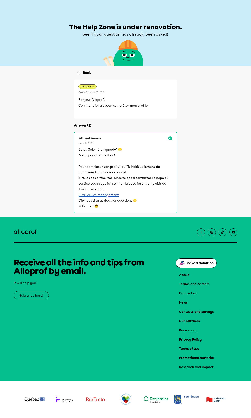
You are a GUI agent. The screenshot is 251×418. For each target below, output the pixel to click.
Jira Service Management (99, 195)
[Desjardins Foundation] (156, 399)
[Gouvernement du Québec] (34, 399)
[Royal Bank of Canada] (186, 399)
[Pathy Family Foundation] (65, 399)
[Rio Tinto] (95, 399)
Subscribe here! (31, 295)
